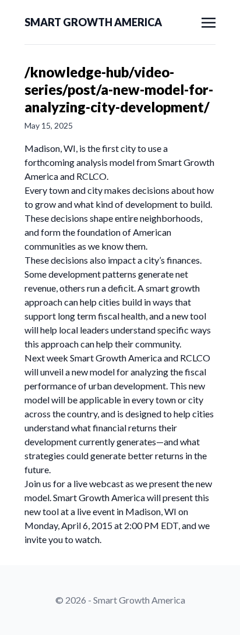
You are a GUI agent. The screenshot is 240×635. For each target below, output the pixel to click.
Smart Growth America (93, 22)
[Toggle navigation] (209, 21)
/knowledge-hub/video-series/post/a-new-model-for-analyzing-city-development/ (118, 89)
